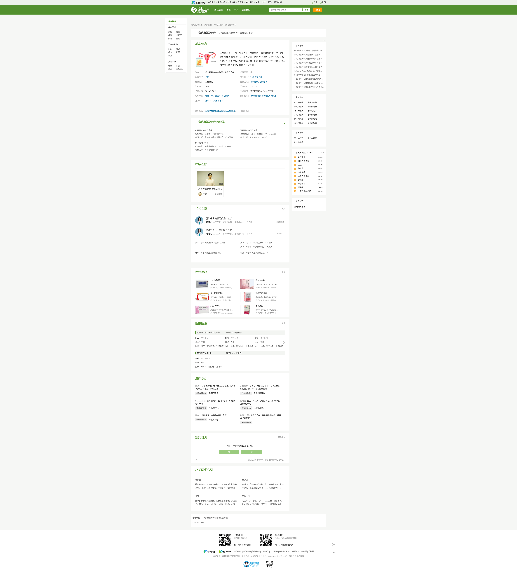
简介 (170, 32)
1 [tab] (284, 123)
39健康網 (226, 556)
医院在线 (278, 2)
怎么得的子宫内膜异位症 (318, 111)
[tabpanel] (240, 138)
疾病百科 (249, 2)
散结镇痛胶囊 (201, 408)
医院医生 (180, 69)
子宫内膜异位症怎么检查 (304, 138)
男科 (197, 359)
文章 (170, 66)
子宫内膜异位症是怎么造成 (305, 107)
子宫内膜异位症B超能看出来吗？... (308, 79)
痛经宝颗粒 (220, 111)
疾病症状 (218, 10)
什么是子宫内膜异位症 (303, 142)
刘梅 (227, 338)
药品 (270, 2)
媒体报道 (256, 552)
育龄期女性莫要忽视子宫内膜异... (260, 247)
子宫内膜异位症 (304, 191)
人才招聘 (274, 552)
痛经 (207, 101)
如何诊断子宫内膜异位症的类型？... (309, 75)
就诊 (178, 49)
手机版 (311, 552)
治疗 (170, 49)
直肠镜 (273, 96)
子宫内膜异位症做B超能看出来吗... (308, 83)
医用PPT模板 (199, 523)
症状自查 (246, 10)
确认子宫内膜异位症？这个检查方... (309, 71)
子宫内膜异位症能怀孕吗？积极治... (309, 59)
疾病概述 (172, 21)
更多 (283, 209)
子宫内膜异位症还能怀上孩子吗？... (309, 55)
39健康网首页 (199, 2)
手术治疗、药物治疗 (258, 82)
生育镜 (267, 96)
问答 (178, 66)
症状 (178, 32)
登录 (315, 2)
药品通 (240, 2)
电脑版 (304, 552)
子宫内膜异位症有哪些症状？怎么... (309, 67)
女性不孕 (209, 96)
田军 (197, 338)
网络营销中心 (285, 552)
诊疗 (264, 2)
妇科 (252, 77)
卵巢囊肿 (301, 169)
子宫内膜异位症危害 (316, 138)
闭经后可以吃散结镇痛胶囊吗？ (215, 415)
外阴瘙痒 (301, 184)
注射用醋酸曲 (246, 423)
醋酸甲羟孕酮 (201, 393)
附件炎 (300, 187)
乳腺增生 (301, 157)
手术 (236, 10)
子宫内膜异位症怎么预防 (211, 253)
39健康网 (217, 556)
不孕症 (220, 101)
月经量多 (217, 96)
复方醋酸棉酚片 (231, 111)
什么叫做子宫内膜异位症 (304, 119)
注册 (324, 2)
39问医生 (211, 2)
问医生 (317, 10)
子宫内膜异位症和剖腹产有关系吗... (309, 63)
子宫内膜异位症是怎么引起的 (213, 243)
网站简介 (238, 552)
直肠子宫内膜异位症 (248, 130)
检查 (228, 10)
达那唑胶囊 (246, 393)
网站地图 (247, 552)
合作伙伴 (265, 552)
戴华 (256, 338)
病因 (170, 35)
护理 (178, 52)
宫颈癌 (300, 180)
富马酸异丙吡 (246, 408)
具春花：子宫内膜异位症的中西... (260, 243)
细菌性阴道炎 (303, 161)
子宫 (207, 77)
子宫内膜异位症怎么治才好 (257, 253)
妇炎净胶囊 (210, 111)
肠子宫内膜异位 (201, 143)
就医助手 (231, 2)
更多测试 (281, 437)
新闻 (257, 2)
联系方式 (296, 552)
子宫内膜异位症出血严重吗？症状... (309, 87)
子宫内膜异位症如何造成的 (305, 115)
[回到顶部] (334, 553)
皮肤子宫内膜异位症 (203, 130)
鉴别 (178, 39)
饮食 (170, 56)
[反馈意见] (334, 545)
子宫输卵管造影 (257, 96)
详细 (251, 65)
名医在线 (221, 2)
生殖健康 (258, 77)
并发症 (179, 35)
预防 (170, 39)
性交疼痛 (225, 96)
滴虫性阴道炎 (303, 176)
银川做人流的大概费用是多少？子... (309, 51)
